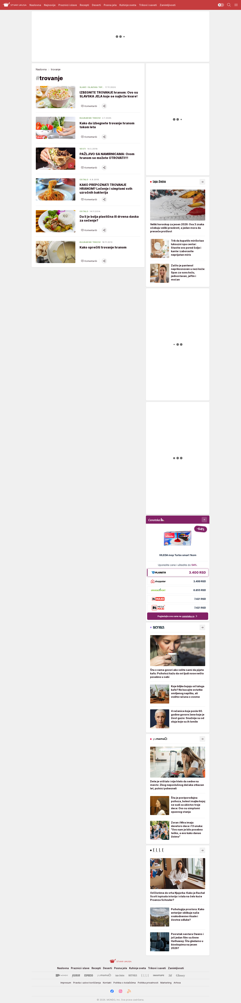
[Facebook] (112, 991)
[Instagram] (120, 991)
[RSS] (128, 991)
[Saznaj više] (202, 182)
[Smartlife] (158, 975)
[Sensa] (132, 975)
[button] (89, 106)
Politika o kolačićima (124, 982)
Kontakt (107, 982)
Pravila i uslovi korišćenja (87, 982)
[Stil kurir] (170, 975)
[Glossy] (180, 975)
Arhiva (177, 982)
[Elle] (145, 975)
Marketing (165, 982)
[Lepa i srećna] (119, 975)
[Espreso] (88, 975)
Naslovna (41, 69)
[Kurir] (76, 975)
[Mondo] (62, 975)
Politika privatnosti (148, 982)
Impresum (66, 982)
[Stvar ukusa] (15, 5)
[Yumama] (104, 975)
